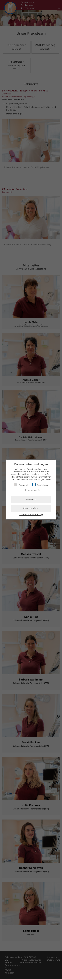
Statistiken (42, 485)
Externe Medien (33, 490)
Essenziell (23, 485)
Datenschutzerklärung (31, 514)
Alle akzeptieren (31, 508)
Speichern (31, 499)
